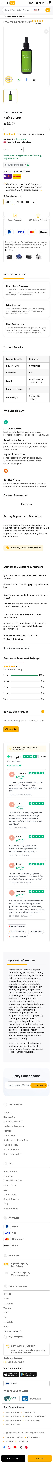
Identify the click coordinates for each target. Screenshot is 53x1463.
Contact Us (9, 1117)
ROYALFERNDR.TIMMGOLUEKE (17, 22)
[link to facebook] (26, 80)
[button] (31, 3)
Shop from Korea (13, 1420)
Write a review (11, 729)
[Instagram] (11, 1447)
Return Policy (9, 1185)
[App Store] (11, 1375)
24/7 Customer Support (23, 1346)
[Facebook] (5, 1447)
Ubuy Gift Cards (11, 1199)
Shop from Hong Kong (35, 1416)
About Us (8, 1112)
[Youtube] (17, 1447)
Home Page (8, 16)
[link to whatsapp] (19, 80)
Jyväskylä (8, 1322)
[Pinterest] (27, 1447)
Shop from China (32, 1420)
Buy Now (9, 250)
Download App (10, 1171)
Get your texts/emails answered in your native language (28, 1351)
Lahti (5, 1326)
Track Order (9, 1135)
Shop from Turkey (13, 1424)
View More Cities (11, 1331)
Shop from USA (12, 1412)
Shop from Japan (13, 1416)
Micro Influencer (11, 1149)
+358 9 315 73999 (15, 1362)
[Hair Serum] (26, 55)
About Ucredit (10, 1194)
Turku (6, 1317)
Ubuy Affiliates (10, 1208)
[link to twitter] (34, 80)
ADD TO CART (13, 1458)
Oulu (5, 1312)
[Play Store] (28, 1375)
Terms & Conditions (14, 1437)
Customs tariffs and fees (15, 1140)
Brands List (8, 1176)
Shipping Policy (10, 1144)
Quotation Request (12, 1121)
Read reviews (13, 765)
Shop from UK (29, 1412)
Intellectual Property (13, 1126)
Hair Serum (20, 16)
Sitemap (7, 1131)
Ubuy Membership (12, 1154)
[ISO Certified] (30, 1398)
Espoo (6, 1298)
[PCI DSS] (9, 1398)
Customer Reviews (12, 1180)
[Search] (47, 10)
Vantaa (7, 1308)
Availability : (9, 139)
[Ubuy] (11, 3)
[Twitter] (22, 1447)
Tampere (8, 1303)
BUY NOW (40, 1458)
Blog (5, 1203)
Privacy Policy (33, 1437)
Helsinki (7, 1294)
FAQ (5, 1189)
